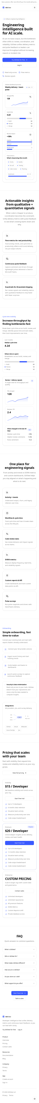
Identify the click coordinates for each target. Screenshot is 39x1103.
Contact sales (19, 891)
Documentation (7, 1055)
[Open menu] (35, 7)
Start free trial (19, 798)
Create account (7, 1079)
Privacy (4, 1067)
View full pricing (18, 773)
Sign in (4, 1082)
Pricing (4, 1043)
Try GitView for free (18, 60)
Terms (4, 1071)
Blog (4, 1059)
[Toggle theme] (34, 1098)
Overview (5, 1040)
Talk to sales (19, 998)
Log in (19, 65)
